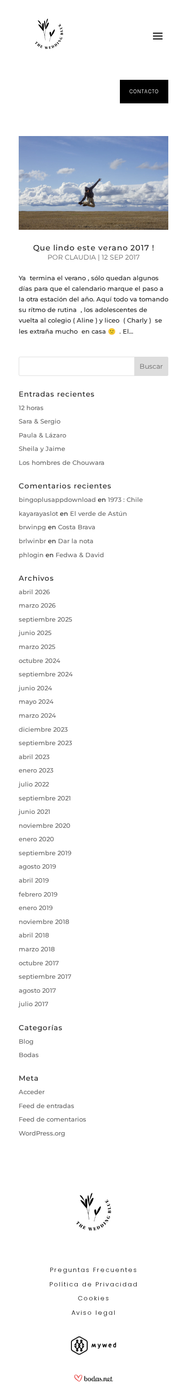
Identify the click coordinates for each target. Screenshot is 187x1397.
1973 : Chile (125, 499)
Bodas (29, 1055)
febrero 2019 (38, 894)
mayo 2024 (36, 701)
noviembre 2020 (44, 825)
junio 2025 (35, 632)
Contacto (144, 91)
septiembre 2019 (45, 853)
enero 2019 (36, 907)
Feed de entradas (46, 1106)
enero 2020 (36, 839)
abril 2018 (34, 935)
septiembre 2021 (45, 798)
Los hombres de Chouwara (62, 462)
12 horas (31, 408)
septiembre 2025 (45, 619)
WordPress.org (42, 1133)
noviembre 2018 (44, 921)
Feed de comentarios (52, 1119)
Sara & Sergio (39, 421)
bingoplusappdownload (57, 499)
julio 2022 (34, 784)
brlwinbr (32, 541)
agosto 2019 (37, 866)
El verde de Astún (98, 513)
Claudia (80, 257)
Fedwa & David (80, 555)
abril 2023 (34, 757)
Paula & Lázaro (42, 435)
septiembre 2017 (45, 976)
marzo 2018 (37, 949)
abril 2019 (34, 880)
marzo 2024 (37, 715)
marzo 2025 (37, 646)
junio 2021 (34, 811)
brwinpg (32, 527)
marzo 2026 (37, 605)
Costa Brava (76, 527)
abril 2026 (34, 592)
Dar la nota (76, 541)
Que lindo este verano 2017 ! (93, 247)
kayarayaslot (38, 513)
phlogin (31, 555)
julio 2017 (33, 1004)
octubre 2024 (39, 660)
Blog (26, 1041)
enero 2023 (36, 770)
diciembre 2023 (43, 729)
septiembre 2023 (45, 743)
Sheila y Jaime (42, 448)
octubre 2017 (39, 963)
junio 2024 (35, 688)
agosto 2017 (37, 990)
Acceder (32, 1092)
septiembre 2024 (46, 674)
